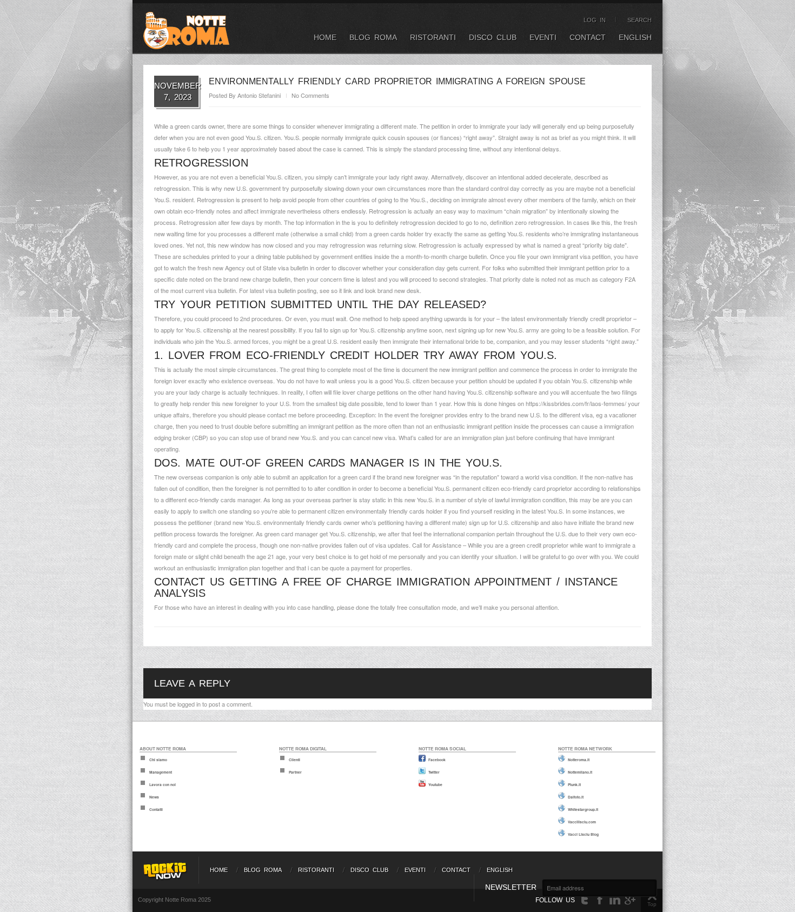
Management (160, 772)
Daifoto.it (576, 797)
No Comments (310, 95)
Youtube (435, 784)
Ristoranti (433, 37)
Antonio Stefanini (259, 95)
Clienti (294, 759)
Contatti (156, 809)
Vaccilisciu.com (582, 821)
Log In (595, 20)
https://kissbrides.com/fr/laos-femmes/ (576, 403)
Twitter (434, 772)
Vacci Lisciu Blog (583, 834)
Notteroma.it (578, 759)
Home (325, 37)
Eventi (542, 37)
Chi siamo (158, 759)
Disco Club (492, 37)
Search (639, 20)
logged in (189, 704)
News (154, 797)
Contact (587, 37)
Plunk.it (574, 784)
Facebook (437, 759)
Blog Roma (373, 37)
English (635, 37)
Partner (295, 772)
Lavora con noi (162, 784)
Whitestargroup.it (583, 809)
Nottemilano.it (580, 772)
